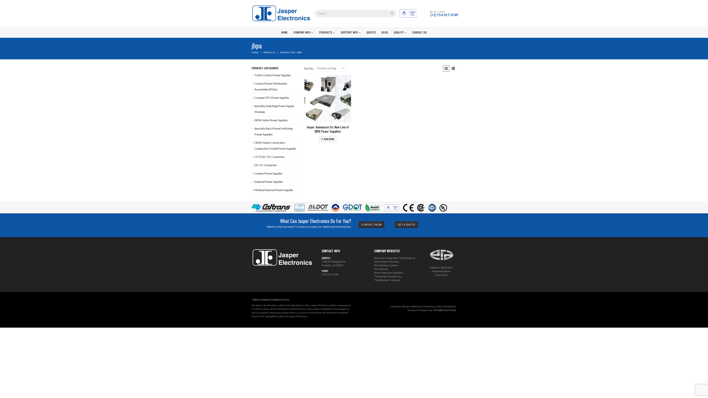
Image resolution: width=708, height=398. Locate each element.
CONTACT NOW (371, 224)
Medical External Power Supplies (273, 190)
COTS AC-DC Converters (269, 156)
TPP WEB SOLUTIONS (444, 310)
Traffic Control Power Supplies (272, 75)
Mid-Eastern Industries (386, 261)
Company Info (302, 32)
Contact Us (419, 32)
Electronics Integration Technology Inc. (395, 257)
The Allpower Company (387, 280)
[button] (446, 68)
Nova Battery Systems (386, 265)
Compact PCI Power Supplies (271, 97)
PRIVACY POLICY (281, 299)
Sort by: (309, 68)
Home (284, 32)
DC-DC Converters (265, 165)
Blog (385, 32)
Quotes (371, 32)
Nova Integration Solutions (388, 272)
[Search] (392, 13)
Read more (329, 139)
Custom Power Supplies (268, 173)
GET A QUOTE (406, 224)
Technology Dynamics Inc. (388, 276)
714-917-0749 (330, 274)
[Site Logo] (282, 13)
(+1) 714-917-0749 (444, 15)
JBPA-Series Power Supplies (271, 120)
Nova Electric (381, 269)
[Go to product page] (327, 98)
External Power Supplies (268, 181)
